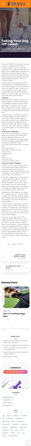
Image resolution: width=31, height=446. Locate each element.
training (20, 244)
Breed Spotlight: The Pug (10, 356)
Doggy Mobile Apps (19, 49)
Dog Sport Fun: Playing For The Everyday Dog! (16, 345)
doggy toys (5, 427)
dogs (11, 430)
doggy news (24, 424)
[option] (15, 303)
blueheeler (16, 415)
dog (9, 244)
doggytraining (13, 427)
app (3, 415)
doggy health (15, 424)
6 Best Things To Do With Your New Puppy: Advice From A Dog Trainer (15, 341)
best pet (9, 415)
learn (16, 430)
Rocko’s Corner (7, 402)
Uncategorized (7, 405)
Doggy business (7, 397)
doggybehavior (20, 421)
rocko (23, 433)
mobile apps (5, 433)
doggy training (22, 427)
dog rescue (5, 430)
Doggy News (5, 37)
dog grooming (5, 421)
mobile (21, 430)
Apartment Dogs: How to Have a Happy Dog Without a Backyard (15, 353)
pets (18, 433)
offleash (14, 244)
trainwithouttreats (13, 435)
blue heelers (24, 415)
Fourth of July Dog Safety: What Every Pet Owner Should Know (15, 348)
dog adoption (10, 418)
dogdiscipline (19, 418)
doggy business (6, 424)
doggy (13, 421)
